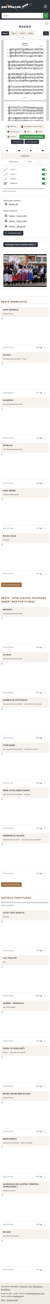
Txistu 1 (13, 33)
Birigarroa (10, 1139)
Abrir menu (45, 6)
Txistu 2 (22, 33)
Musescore (38, 1287)
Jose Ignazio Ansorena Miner (33, 126)
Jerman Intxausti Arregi (11, 494)
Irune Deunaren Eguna (17, 1094)
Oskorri (5, 1052)
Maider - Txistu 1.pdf (17, 216)
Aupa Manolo (11, 310)
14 (45, 996)
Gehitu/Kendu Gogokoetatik (46, 23)
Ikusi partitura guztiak (11, 585)
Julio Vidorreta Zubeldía (17, 1052)
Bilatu (45, 15)
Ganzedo (8, 400)
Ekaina (7, 1232)
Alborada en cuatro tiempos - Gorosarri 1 (21, 1185)
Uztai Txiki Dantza (14, 913)
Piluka (7, 355)
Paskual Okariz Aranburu (11, 839)
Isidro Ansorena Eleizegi (11, 1143)
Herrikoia (6, 540)
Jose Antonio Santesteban (32, 704)
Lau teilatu (10, 958)
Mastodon (17, 1296)
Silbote (31, 33)
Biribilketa (13, 126)
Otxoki (7, 655)
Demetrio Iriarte (8, 314)
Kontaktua (5, 1289)
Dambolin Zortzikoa (15, 700)
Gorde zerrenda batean (33, 137)
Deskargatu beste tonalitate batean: (19, 245)
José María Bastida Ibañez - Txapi (14, 359)
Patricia (8, 445)
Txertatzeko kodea (14, 233)
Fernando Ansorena (30, 749)
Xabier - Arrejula (13, 1003)
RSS (3, 1300)
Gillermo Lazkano (26, 1143)
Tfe (10, 1294)
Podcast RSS (12, 1300)
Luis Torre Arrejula (9, 1007)
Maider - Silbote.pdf (17, 226)
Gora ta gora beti (14, 1048)
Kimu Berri (9, 491)
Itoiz (4, 962)
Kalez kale (9, 536)
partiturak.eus (17, 6)
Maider (5, 33)
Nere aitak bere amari (16, 790)
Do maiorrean (17, 141)
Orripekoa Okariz (14, 836)
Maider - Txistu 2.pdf (17, 221)
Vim (30, 1287)
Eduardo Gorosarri (9, 1190)
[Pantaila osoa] (46, 33)
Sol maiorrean (32, 142)
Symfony (24, 1287)
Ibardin (7, 610)
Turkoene (9, 745)
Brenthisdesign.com (35, 1294)
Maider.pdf (13, 204)
